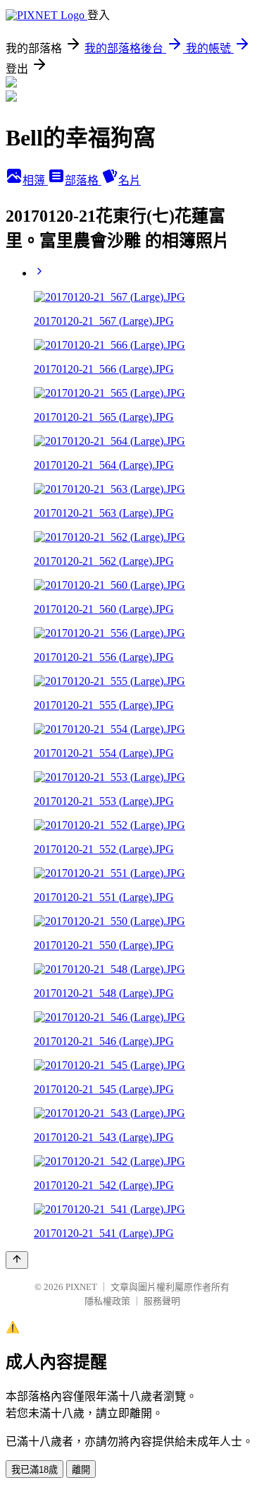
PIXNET (81, 1287)
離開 (81, 1469)
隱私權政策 (107, 1301)
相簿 (35, 180)
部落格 (83, 180)
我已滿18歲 (34, 1469)
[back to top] (17, 1260)
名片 (129, 180)
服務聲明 (162, 1301)
